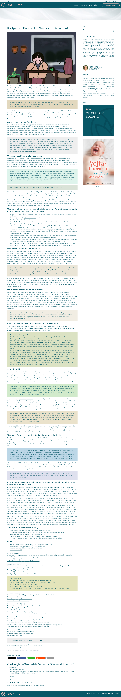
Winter (101, 95)
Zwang (112, 95)
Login (117, 694)
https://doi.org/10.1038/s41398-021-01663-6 (23, 584)
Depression (90, 82)
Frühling (106, 82)
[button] (12, 658)
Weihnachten (96, 95)
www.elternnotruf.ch (16, 550)
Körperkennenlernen (100, 86)
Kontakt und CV (107, 694)
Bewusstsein (103, 80)
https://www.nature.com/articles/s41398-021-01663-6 (26, 586)
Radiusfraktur (102, 91)
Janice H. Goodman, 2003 (37, 173)
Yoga (108, 95)
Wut (105, 95)
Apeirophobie (111, 78)
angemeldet (17, 685)
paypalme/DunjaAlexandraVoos (90, 58)
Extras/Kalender (86, 5)
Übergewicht (85, 97)
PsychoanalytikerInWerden (106, 89)
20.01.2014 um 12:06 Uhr (17, 669)
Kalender (92, 84)
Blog (76, 5)
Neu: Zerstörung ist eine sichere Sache (10, 1)
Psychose (85, 91)
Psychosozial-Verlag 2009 (15, 635)
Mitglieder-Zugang (110, 5)
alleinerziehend (90, 78)
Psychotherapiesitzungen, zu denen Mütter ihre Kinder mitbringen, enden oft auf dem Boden (37, 532)
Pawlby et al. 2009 (23, 358)
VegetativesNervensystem (107, 93)
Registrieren (117, 1)
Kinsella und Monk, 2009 (64, 340)
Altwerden (97, 78)
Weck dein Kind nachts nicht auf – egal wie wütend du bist (27, 534)
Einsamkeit (96, 82)
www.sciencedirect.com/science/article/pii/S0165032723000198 (26, 614)
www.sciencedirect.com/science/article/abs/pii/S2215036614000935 (28, 626)
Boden (112, 80)
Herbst (109, 82)
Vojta (84, 95)
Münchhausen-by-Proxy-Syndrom (23, 147)
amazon (98, 186)
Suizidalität (90, 93)
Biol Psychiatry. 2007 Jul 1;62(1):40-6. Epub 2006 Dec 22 (23, 574)
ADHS (84, 78)
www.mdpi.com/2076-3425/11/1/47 (18, 601)
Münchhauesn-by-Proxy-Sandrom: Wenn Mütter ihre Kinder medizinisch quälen (33, 536)
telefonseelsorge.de (30, 218)
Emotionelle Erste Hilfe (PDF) (28, 546)
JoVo (11, 667)
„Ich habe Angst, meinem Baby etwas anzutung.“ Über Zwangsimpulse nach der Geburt (36, 538)
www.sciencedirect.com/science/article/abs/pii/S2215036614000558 (28, 623)
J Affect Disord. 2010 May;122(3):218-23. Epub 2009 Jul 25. (23, 561)
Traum (97, 93)
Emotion (102, 82)
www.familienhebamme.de (43, 388)
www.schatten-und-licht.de (24, 388)
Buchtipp (84, 82)
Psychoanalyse (92, 89)
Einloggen (109, 1)
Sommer (85, 93)
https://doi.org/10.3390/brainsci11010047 (19, 599)
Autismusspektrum (91, 80)
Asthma (84, 80)
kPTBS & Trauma (108, 84)
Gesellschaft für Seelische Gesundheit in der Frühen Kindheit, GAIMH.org (31, 544)
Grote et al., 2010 (39, 339)
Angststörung (104, 78)
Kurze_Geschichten (89, 86)
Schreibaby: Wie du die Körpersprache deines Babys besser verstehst (30, 530)
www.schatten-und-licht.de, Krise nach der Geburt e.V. (26, 548)
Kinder (98, 84)
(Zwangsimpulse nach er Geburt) (17, 126)
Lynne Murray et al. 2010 (26, 399)
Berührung (98, 80)
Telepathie (94, 93)
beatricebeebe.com (52, 302)
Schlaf (107, 91)
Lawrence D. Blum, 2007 (37, 166)
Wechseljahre (90, 95)
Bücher (97, 5)
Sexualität (112, 91)
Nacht (84, 88)
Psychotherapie (94, 91)
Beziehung (108, 80)
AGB (98, 694)
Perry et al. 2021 (59, 141)
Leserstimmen (90, 694)
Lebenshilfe (110, 86)
